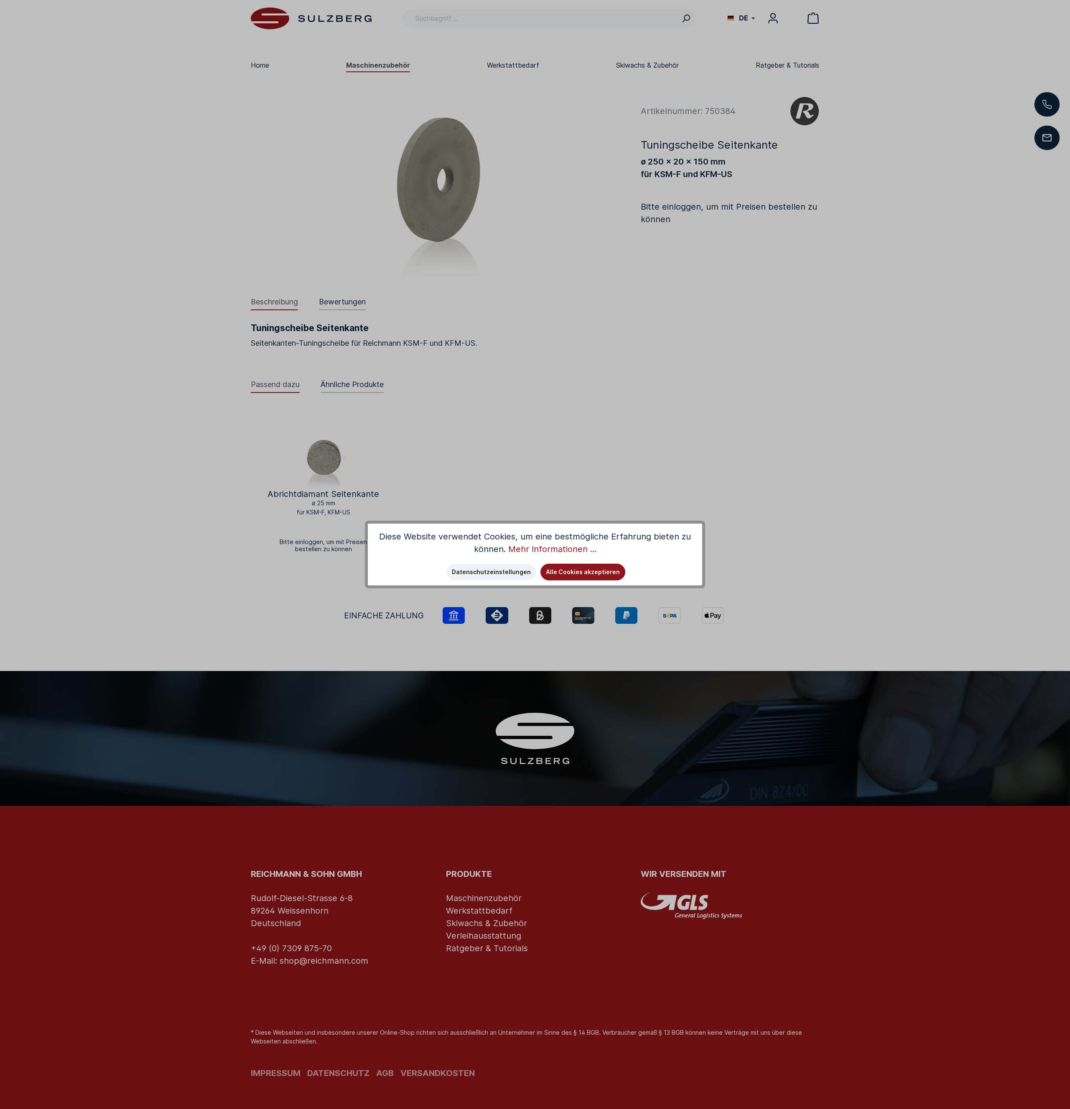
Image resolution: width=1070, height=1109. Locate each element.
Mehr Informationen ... (552, 549)
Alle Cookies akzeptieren (583, 571)
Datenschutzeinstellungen (491, 571)
